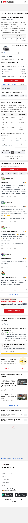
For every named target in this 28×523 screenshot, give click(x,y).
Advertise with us (7, 473)
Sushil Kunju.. (8, 227)
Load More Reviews (14, 295)
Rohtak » (11, 95)
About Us (4, 471)
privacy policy (6, 482)
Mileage (3, 144)
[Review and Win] (14, 306)
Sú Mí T (7, 273)
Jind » (22, 95)
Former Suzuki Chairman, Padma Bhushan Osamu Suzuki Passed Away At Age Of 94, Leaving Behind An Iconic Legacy (8, 383)
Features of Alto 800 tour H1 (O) (10, 84)
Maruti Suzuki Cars (12, 458)
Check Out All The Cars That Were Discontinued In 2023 (8, 396)
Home (2, 458)
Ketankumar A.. (9, 254)
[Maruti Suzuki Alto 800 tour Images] (6, 48)
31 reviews (6, 53)
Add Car (7, 368)
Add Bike (20, 368)
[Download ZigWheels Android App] (7, 495)
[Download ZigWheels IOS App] (21, 495)
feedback (4, 485)
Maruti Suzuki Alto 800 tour (19, 45)
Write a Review (14, 53)
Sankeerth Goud (9, 178)
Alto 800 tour (19, 458)
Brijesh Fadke (8, 202)
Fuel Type (4, 138)
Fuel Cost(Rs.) (19, 144)
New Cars (6, 458)
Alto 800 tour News (14, 405)
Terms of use (5, 479)
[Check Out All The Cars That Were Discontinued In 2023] (22, 397)
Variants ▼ (20, 13)
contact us (5, 476)
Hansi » (16, 95)
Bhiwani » (4, 95)
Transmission (19, 138)
